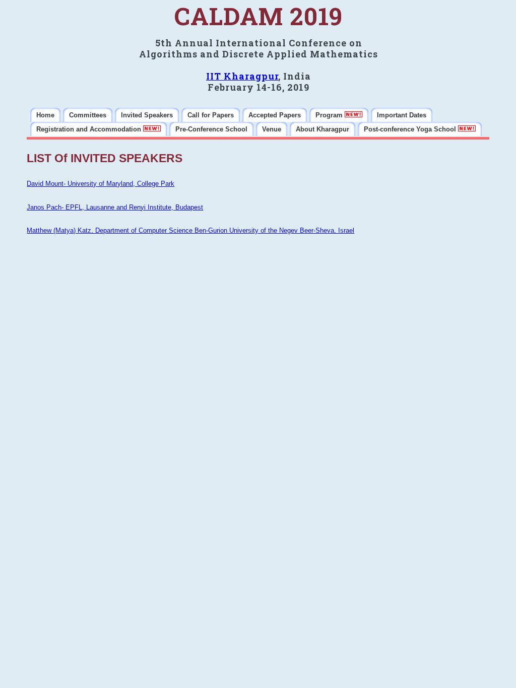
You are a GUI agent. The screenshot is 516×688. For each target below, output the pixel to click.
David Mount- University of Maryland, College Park (100, 183)
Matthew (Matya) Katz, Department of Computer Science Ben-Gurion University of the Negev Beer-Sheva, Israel (190, 230)
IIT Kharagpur (242, 76)
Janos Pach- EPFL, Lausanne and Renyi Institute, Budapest (115, 207)
